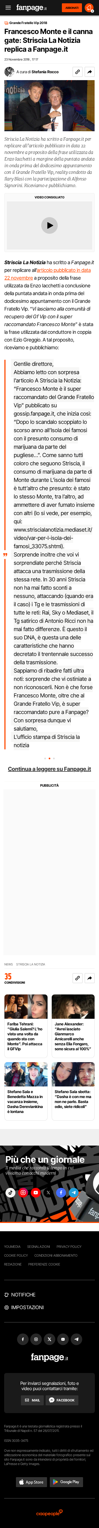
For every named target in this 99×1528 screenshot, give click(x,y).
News (8, 964)
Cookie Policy (16, 1255)
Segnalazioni (38, 1247)
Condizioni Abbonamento (56, 1255)
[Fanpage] (49, 1357)
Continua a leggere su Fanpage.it (49, 769)
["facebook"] (61, 1193)
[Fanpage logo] (31, 7)
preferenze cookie (44, 1264)
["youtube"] (36, 1193)
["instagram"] (23, 1193)
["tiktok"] (10, 1193)
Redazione (13, 1264)
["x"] (48, 1193)
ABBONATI (71, 7)
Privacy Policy (69, 1247)
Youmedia (12, 1247)
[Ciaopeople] (49, 1513)
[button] (90, 72)
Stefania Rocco (45, 71)
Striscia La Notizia (30, 964)
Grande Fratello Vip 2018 (28, 23)
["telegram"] (74, 1193)
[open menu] (6, 8)
